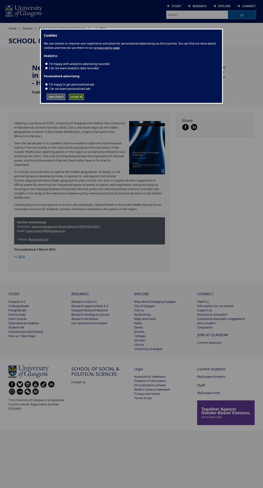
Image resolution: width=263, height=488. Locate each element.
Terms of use (143, 398)
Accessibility (142, 315)
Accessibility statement (149, 377)
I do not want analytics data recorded (74, 68)
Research (199, 6)
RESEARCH (80, 293)
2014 (21, 257)
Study (176, 6)
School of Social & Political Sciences (95, 371)
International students (23, 323)
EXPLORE (141, 293)
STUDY (14, 293)
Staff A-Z (203, 302)
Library (139, 345)
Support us (204, 310)
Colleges (140, 336)
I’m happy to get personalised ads (71, 84)
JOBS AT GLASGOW (212, 334)
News (138, 323)
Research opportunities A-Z (89, 306)
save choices (56, 96)
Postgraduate (17, 310)
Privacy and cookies (147, 394)
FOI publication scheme (150, 385)
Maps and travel (145, 319)
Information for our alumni (215, 306)
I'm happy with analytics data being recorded (79, 64)
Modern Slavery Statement (152, 389)
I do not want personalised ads (69, 89)
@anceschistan (38, 239)
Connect (249, 6)
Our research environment (89, 323)
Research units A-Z (84, 302)
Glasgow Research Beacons (89, 310)
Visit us (139, 310)
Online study (17, 315)
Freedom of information (150, 381)
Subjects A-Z (16, 302)
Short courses (17, 319)
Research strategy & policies (90, 315)
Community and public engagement (221, 319)
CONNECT (205, 293)
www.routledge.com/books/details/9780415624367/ (65, 227)
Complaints (205, 327)
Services (139, 340)
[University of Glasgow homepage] (23, 10)
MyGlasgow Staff (208, 393)
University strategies (148, 349)
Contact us (78, 382)
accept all (76, 96)
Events (138, 327)
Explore (224, 6)
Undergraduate (18, 306)
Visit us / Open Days (22, 336)
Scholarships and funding (25, 332)
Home (12, 28)
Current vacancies (209, 343)
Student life (16, 327)
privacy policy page (107, 48)
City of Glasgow (144, 306)
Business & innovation (212, 315)
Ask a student (206, 323)
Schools (27, 28)
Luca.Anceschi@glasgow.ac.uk (45, 231)
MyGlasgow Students (211, 377)
